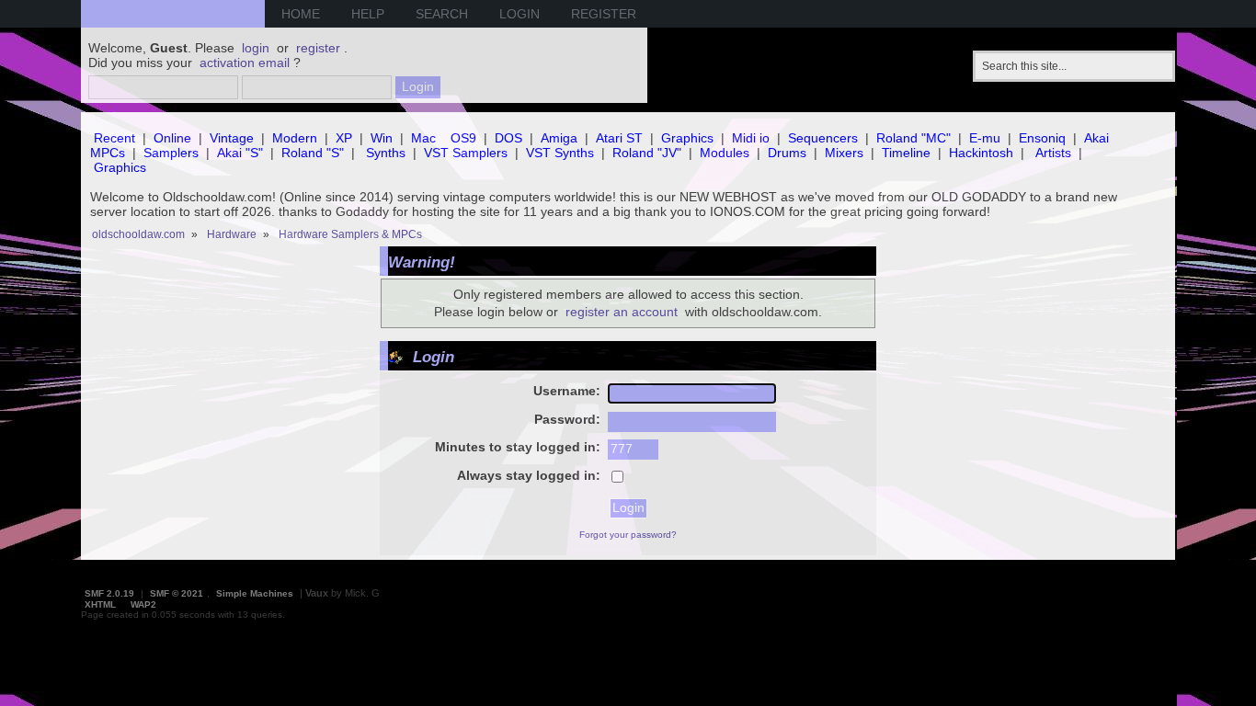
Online (172, 138)
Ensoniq (1042, 138)
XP (344, 138)
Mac (423, 138)
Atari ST (619, 138)
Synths (385, 152)
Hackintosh (981, 152)
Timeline (906, 152)
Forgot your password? (628, 535)
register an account (621, 311)
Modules (724, 152)
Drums (787, 152)
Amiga (559, 138)
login (255, 47)
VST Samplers (466, 152)
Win (382, 138)
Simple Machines (254, 593)
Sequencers (823, 138)
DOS (508, 138)
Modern (294, 138)
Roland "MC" (913, 138)
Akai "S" (240, 152)
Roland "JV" (646, 152)
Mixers (844, 152)
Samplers (171, 152)
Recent (114, 138)
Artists (1053, 152)
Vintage (232, 138)
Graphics (687, 138)
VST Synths (560, 152)
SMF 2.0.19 (109, 593)
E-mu (984, 138)
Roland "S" (312, 152)
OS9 (463, 138)
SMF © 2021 (176, 593)
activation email (245, 62)
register (318, 47)
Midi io (751, 138)
